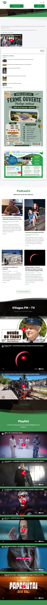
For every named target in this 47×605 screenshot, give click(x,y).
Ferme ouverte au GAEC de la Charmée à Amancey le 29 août (20, 59)
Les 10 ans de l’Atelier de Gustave (14, 83)
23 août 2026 (5, 222)
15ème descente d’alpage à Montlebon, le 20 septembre (19, 64)
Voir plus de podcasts (23, 291)
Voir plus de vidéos (23, 404)
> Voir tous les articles (7, 87)
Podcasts (17, 221)
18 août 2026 (15, 271)
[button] (3, 118)
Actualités (5, 221)
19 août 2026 (27, 235)
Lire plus (4, 233)
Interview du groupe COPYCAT (13, 68)
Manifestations (11, 221)
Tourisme (9, 271)
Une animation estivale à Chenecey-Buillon (16, 75)
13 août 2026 (38, 272)
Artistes (32, 234)
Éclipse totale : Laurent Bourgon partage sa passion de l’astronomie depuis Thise (34, 269)
